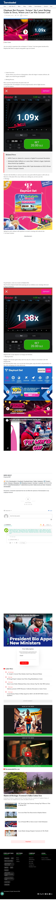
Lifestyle (46, 6)
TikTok (5, 483)
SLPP (11, 867)
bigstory (6, 867)
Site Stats (31, 863)
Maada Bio (7, 858)
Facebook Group (28, 481)
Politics (30, 6)
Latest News (9, 669)
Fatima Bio (7, 884)
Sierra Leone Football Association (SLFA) (9, 874)
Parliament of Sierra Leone (9, 879)
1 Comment (25, 15)
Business (52, 6)
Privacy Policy (44, 857)
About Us (31, 857)
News (5, 6)
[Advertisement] (28, 61)
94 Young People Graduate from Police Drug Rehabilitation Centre (25, 679)
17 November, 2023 (8, 15)
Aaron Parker (7, 42)
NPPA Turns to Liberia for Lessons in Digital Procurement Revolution (29, 158)
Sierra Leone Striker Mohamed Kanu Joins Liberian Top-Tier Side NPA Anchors (28, 684)
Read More (28, 841)
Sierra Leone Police (9, 860)
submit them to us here (27, 484)
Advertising (31, 859)
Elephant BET (7, 477)
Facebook (20, 481)
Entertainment (37, 6)
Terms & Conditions (46, 859)
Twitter (35, 481)
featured (6, 870)
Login (50, 510)
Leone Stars (7, 882)
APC (12, 858)
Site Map (31, 861)
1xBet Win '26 (12, 6)
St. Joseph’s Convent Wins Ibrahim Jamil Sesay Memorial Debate (24, 674)
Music (19, 6)
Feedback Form (32, 866)
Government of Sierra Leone (8, 864)
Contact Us (31, 865)
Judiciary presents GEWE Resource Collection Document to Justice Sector (27, 689)
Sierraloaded (12, 481)
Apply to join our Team (39, 484)
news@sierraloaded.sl (14, 484)
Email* (21, 655)
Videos (24, 6)
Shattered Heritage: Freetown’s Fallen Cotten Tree (23, 796)
